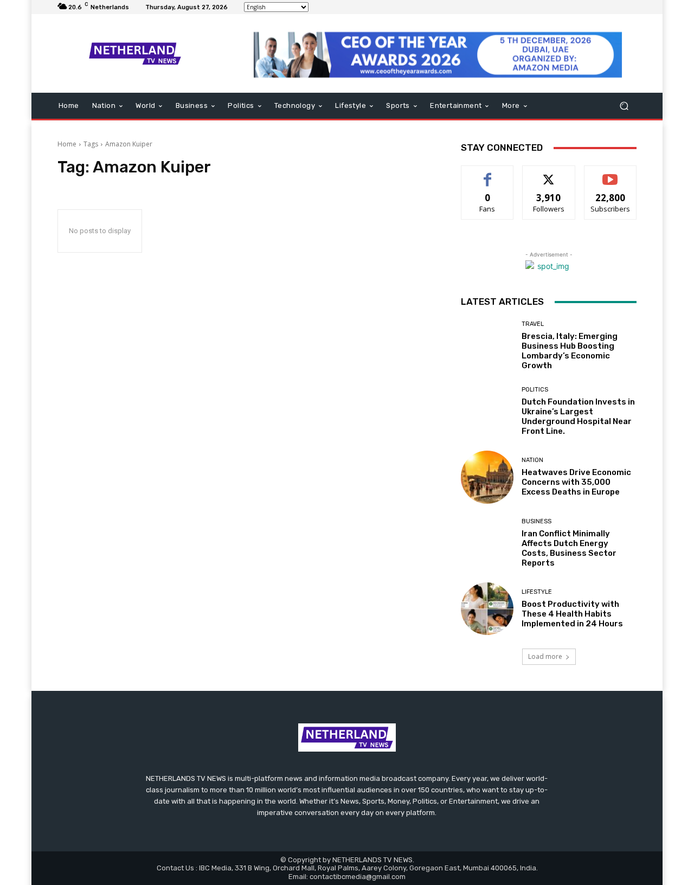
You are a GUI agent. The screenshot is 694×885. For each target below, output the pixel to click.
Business (536, 521)
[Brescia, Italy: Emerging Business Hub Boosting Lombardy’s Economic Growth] (487, 345)
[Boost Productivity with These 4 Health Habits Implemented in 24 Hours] (487, 608)
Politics (535, 390)
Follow (549, 174)
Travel (533, 324)
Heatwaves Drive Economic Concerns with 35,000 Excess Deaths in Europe (576, 482)
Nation (532, 460)
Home (66, 144)
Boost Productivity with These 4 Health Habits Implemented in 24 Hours (572, 614)
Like (487, 174)
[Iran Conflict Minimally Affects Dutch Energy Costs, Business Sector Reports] (487, 543)
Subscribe (610, 174)
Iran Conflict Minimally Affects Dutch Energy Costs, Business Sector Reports (569, 548)
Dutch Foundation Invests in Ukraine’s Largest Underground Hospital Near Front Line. (578, 416)
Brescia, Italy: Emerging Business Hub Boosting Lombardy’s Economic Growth (570, 350)
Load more (545, 656)
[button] (624, 106)
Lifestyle (537, 592)
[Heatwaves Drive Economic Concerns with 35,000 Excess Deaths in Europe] (487, 477)
